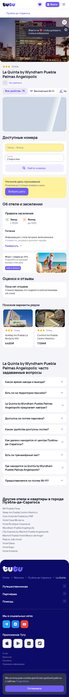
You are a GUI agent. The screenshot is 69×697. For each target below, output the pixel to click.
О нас (5, 653)
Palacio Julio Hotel (12, 539)
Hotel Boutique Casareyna (16, 523)
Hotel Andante (10, 550)
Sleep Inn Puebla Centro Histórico (20, 512)
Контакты (7, 660)
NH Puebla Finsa (11, 508)
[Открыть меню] (64, 4)
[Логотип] (9, 4)
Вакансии (7, 657)
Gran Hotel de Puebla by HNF (18, 516)
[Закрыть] (66, 30)
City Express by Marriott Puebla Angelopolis (25, 531)
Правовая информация (14, 664)
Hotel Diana (9, 543)
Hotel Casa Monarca (13, 520)
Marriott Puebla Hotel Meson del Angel (23, 535)
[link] (13, 268)
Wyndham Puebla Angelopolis (18, 527)
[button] (40, 4)
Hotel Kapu (8, 547)
